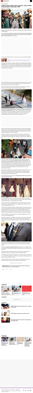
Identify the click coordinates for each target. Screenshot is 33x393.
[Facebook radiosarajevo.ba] (23, 390)
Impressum (6, 389)
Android (18, 265)
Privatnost (13, 389)
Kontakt (10, 389)
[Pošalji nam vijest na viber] (28, 390)
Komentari (4, 297)
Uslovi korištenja (18, 389)
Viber (16, 266)
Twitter (28, 265)
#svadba (10, 269)
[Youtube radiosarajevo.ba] (30, 390)
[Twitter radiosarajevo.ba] (25, 390)
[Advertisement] (16, 46)
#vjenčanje (3, 269)
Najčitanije (4, 284)
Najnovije (4, 336)
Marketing (3, 389)
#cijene (7, 269)
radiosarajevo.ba (9, 390)
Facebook (3, 266)
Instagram (7, 266)
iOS (20, 265)
